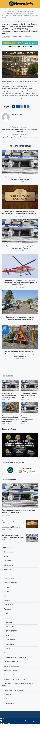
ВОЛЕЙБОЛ (10, 644)
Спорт (6, 618)
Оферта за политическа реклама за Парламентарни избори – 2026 (18, 722)
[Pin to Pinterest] (25, 106)
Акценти (7, 600)
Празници (7, 694)
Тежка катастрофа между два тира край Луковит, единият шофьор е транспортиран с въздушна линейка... (20, 283)
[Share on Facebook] (18, 106)
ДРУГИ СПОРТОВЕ (12, 631)
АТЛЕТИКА (9, 635)
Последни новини (10, 583)
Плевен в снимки (10, 653)
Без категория (9, 552)
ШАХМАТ (9, 648)
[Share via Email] (28, 106)
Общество (7, 561)
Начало (4, 11)
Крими (6, 556)
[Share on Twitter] (21, 106)
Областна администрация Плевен (15, 657)
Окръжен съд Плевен (11, 666)
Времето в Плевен (10, 670)
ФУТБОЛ (9, 622)
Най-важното (8, 574)
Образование (8, 565)
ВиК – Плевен (9, 699)
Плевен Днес (8, 605)
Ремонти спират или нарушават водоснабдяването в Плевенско (27, 418)
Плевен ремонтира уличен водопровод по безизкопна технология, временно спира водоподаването (20, 354)
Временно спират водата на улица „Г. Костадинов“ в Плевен (13, 536)
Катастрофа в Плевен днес (13, 690)
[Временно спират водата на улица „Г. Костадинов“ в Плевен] (20, 231)
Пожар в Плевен (9, 703)
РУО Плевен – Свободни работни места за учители (17, 685)
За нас (2, 718)
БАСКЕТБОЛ (10, 626)
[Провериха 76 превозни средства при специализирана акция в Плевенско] (20, 302)
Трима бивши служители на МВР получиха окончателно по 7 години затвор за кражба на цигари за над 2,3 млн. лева (13, 524)
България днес (9, 578)
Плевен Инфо (17, 36)
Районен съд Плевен (11, 675)
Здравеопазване (10, 596)
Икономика (8, 569)
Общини (7, 591)
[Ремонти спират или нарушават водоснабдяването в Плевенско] (29, 407)
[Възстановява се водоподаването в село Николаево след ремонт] (20, 162)
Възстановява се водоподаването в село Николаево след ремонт (18, 511)
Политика (7, 609)
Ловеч (6, 613)
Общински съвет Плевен (12, 662)
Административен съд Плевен (14, 679)
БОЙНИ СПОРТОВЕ (12, 640)
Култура (6, 587)
